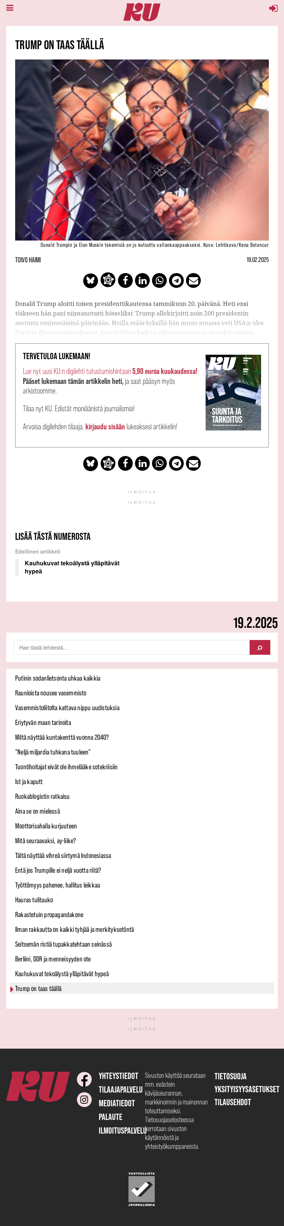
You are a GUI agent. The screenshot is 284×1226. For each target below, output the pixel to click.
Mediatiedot (117, 1103)
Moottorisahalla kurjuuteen (46, 826)
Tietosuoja (230, 1076)
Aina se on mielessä (37, 811)
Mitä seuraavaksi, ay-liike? (45, 841)
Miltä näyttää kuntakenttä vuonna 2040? (62, 737)
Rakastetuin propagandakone (49, 914)
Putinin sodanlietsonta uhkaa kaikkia (57, 678)
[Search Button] (260, 647)
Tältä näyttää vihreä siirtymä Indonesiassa (63, 855)
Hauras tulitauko (34, 900)
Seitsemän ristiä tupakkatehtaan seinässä (63, 944)
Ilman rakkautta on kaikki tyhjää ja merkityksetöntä (74, 929)
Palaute (110, 1117)
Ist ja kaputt (29, 781)
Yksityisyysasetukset (247, 1089)
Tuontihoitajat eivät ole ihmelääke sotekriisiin (66, 767)
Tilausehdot (232, 1102)
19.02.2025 (258, 259)
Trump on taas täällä (38, 988)
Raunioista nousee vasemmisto (51, 693)
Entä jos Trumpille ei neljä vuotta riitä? (58, 870)
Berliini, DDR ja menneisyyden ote (53, 959)
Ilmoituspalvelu (123, 1130)
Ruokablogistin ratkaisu (42, 796)
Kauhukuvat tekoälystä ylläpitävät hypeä (62, 974)
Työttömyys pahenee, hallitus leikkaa (57, 885)
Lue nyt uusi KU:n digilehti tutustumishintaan (110, 371)
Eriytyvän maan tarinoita (43, 722)
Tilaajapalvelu (121, 1089)
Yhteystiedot (118, 1076)
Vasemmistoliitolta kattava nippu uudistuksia (67, 708)
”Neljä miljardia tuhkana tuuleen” (53, 752)
